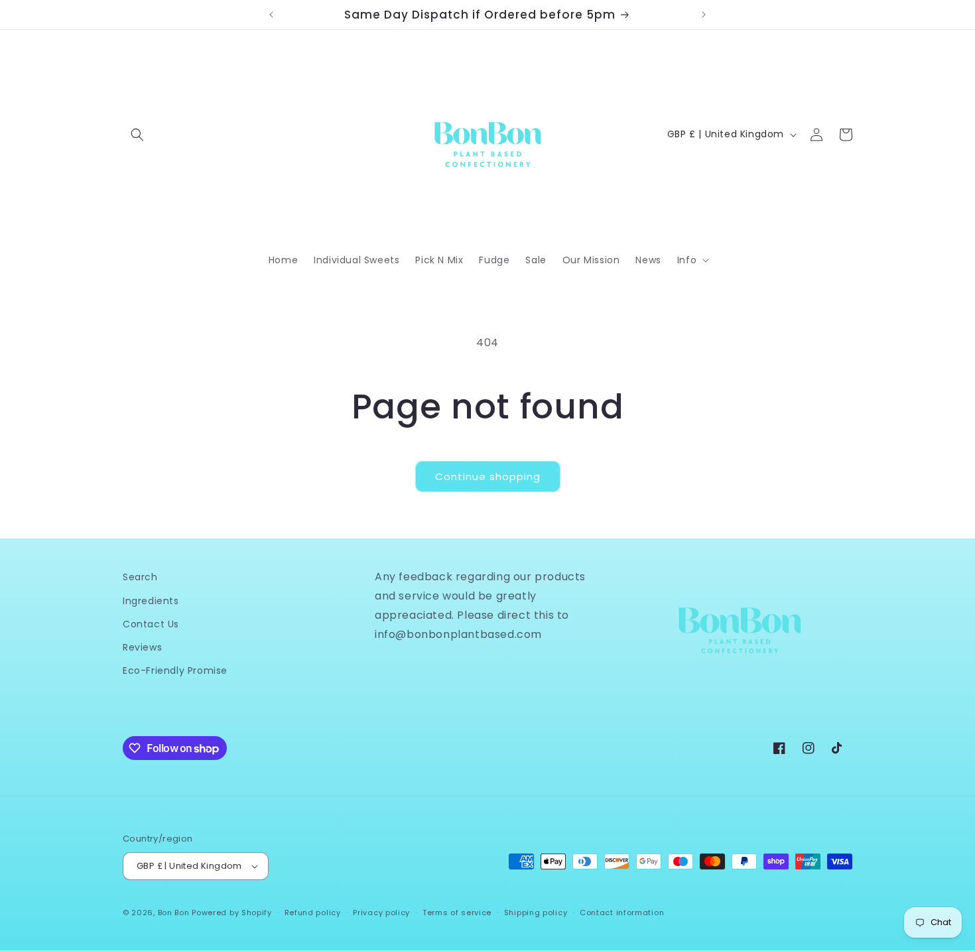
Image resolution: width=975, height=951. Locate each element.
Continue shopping (488, 476)
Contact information (622, 912)
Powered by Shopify (232, 912)
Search (140, 577)
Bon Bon (174, 912)
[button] (137, 134)
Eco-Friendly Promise (175, 670)
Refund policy (313, 912)
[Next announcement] (703, 14)
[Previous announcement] (271, 14)
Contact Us (151, 624)
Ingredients (151, 600)
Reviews (142, 647)
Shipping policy (536, 912)
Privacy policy (381, 912)
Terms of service (456, 912)
